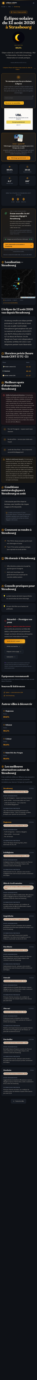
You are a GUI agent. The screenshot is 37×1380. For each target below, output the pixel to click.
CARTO (33, 297)
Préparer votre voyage (13, 652)
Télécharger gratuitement (18, 158)
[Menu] (33, 3)
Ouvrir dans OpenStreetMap (11, 303)
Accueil (3, 7)
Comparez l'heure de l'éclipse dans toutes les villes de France (17, 68)
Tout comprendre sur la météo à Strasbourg (14, 245)
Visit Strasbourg (10, 696)
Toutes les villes (19, 1101)
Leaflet (24, 297)
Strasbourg (7, 788)
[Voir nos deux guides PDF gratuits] (18, 138)
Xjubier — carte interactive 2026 (14, 692)
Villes (9, 7)
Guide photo (10, 657)
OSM (28, 297)
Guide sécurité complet (13, 641)
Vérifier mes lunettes (12, 646)
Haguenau (7, 822)
